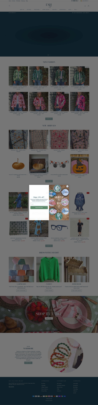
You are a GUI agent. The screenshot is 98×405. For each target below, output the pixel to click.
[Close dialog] (67, 186)
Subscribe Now (39, 207)
